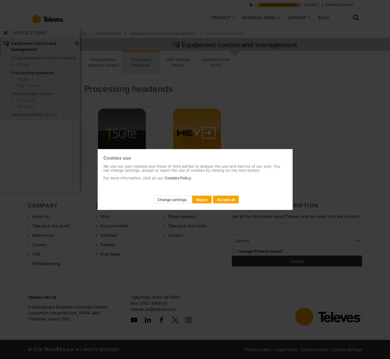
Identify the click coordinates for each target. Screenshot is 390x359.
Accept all (226, 199)
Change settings (172, 199)
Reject (202, 199)
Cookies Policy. (178, 178)
